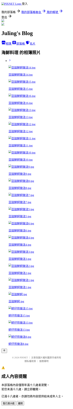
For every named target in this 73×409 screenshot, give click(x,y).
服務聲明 (44, 361)
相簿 (9, 43)
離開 (20, 403)
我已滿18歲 (9, 403)
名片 (32, 43)
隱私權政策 (30, 361)
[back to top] (4, 351)
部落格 (21, 43)
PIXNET (24, 357)
